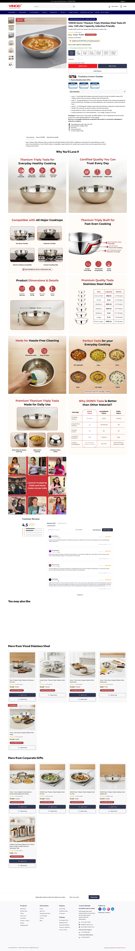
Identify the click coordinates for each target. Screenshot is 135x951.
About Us (42, 911)
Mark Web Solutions (120, 947)
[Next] (11, 67)
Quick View (23, 700)
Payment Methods (64, 925)
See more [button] (108, 585)
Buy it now (112, 66)
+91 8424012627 (85, 937)
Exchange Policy (63, 920)
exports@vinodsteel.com (87, 927)
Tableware (23, 12)
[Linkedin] (112, 909)
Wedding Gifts (24, 925)
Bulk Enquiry (97, 71)
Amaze (22, 923)
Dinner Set (54, 12)
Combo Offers (73, 12)
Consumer (62, 913)
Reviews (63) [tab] (51, 523)
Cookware (12, 12)
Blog (41, 920)
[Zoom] (41, 43)
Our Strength (43, 916)
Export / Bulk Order (102, 12)
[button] (74, 32)
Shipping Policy (63, 922)
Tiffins (44, 12)
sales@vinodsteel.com (87, 924)
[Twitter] (104, 909)
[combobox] (54, 6)
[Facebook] (99, 909)
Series (63, 12)
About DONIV (40, 137)
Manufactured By (53, 137)
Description (30, 137)
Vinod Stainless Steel (36, 646)
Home (41, 908)
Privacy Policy (63, 929)
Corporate (62, 908)
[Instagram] (108, 909)
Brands (42, 918)
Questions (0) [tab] (62, 523)
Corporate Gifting (86, 12)
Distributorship (63, 911)
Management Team (45, 913)
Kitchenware (34, 12)
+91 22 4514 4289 (85, 922)
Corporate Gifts (32, 758)
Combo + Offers (24, 920)
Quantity (71, 59)
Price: (70, 35)
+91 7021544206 (85, 932)
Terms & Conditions (64, 927)
